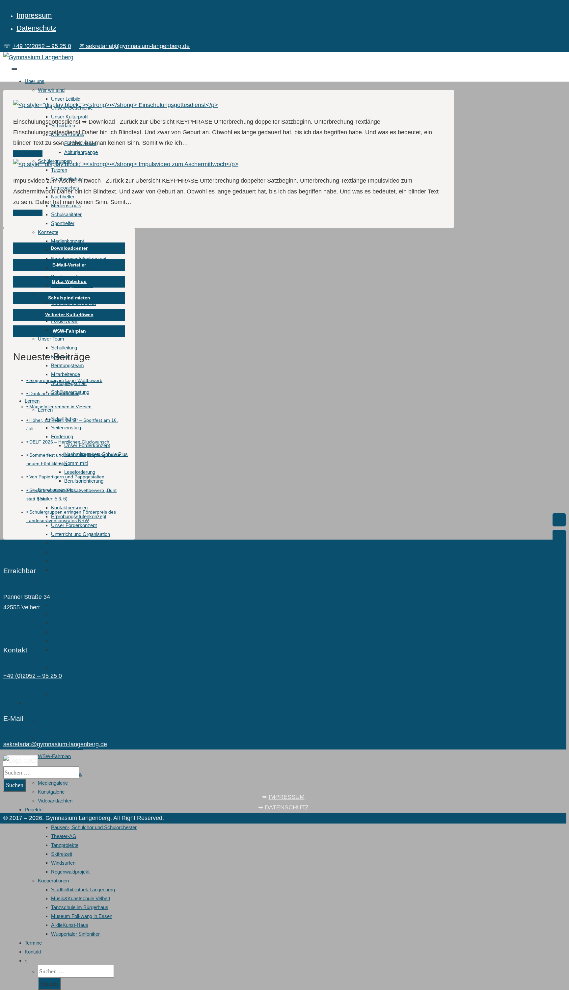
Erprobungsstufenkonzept (78, 259)
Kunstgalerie (51, 792)
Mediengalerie (53, 783)
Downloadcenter (55, 658)
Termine (33, 943)
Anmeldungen (66, 569)
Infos (30, 703)
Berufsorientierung (70, 276)
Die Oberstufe (66, 605)
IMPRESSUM (287, 797)
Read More (27, 153)
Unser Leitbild (65, 99)
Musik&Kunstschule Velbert (80, 898)
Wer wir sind (51, 90)
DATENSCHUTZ (287, 807)
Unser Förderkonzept (74, 525)
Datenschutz (36, 28)
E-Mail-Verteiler (69, 264)
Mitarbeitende (65, 374)
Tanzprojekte (64, 845)
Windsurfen (63, 863)
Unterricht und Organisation (80, 534)
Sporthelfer (62, 223)
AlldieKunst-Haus (69, 925)
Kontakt (33, 951)
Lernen (32, 401)
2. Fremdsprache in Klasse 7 (82, 543)
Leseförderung (79, 472)
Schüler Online (67, 632)
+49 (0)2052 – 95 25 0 (42, 46)
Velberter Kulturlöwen (69, 314)
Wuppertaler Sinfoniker (75, 934)
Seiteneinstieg (66, 427)
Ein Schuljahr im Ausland (77, 641)
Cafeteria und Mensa (73, 303)
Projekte (33, 809)
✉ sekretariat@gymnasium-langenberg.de (134, 46)
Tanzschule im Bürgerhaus (79, 907)
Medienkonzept (67, 241)
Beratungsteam (67, 365)
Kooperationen (53, 880)
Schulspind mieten (57, 738)
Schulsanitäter (66, 214)
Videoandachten (55, 800)
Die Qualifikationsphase (76, 623)
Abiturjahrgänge (81, 152)
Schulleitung (64, 347)
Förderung (62, 436)
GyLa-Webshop (69, 281)
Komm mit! (76, 463)
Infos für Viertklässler (73, 552)
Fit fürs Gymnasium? (73, 561)
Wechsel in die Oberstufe (78, 614)
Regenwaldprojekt (70, 872)
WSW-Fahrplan (54, 756)
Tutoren (59, 170)
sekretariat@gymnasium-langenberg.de (55, 744)
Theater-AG (63, 836)
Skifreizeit (61, 854)
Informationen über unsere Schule (87, 667)
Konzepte (48, 232)
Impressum (34, 15)
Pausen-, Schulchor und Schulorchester (94, 827)
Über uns (34, 81)
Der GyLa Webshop (59, 729)
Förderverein (64, 321)
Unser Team (51, 339)
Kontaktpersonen (69, 507)
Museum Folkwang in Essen (81, 916)
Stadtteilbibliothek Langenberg (83, 889)
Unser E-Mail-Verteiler (61, 720)
